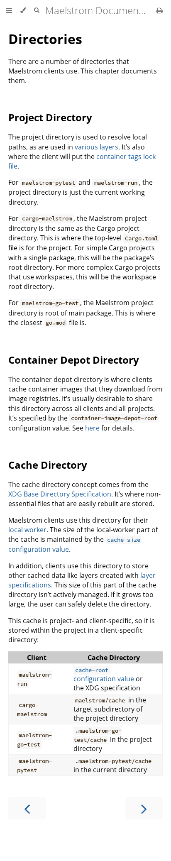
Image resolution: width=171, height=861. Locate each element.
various (86, 147)
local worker (27, 529)
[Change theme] (23, 10)
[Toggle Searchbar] (36, 10)
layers (109, 147)
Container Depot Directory (73, 360)
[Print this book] (159, 10)
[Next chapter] (144, 808)
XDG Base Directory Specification (59, 494)
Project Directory (50, 117)
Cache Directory (47, 465)
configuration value (103, 674)
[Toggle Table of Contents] (9, 10)
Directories (45, 39)
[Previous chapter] (27, 808)
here (92, 428)
